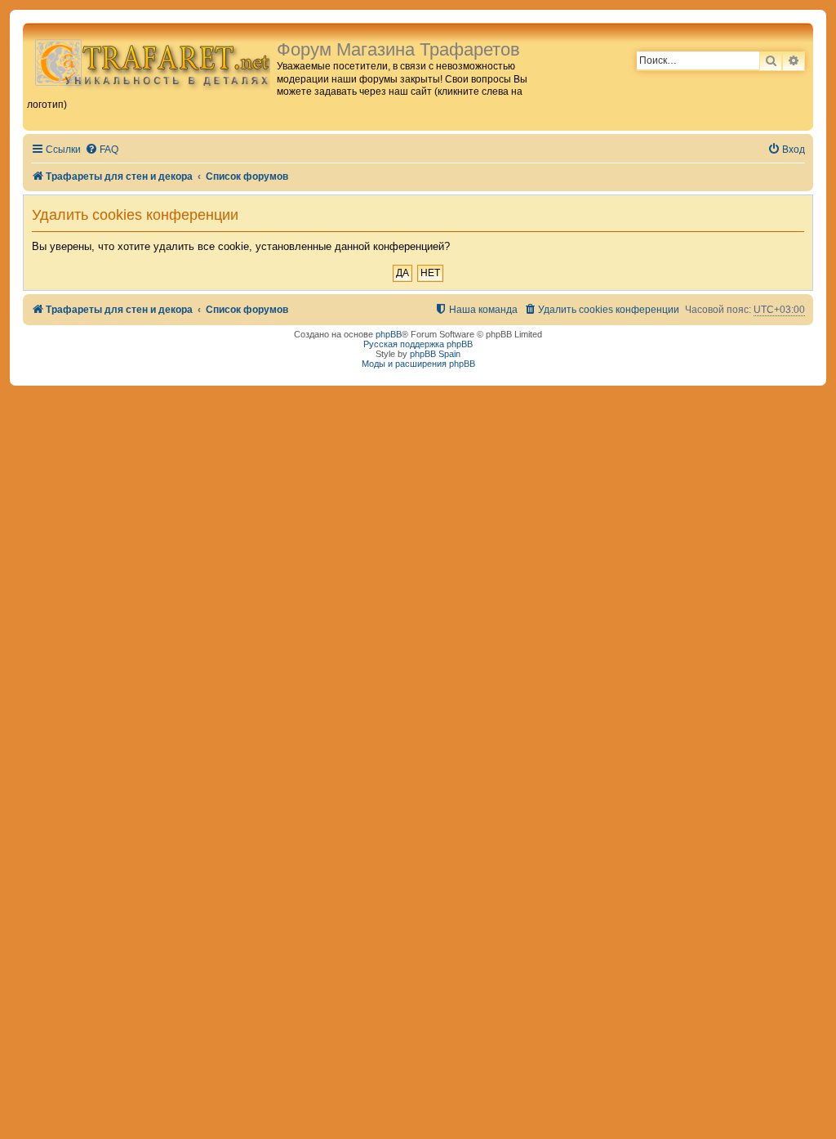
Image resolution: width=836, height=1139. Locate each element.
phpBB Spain (435, 354)
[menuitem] (101, 150)
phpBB (389, 334)
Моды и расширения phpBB (418, 363)
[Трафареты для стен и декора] (152, 61)
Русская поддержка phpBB (418, 344)
